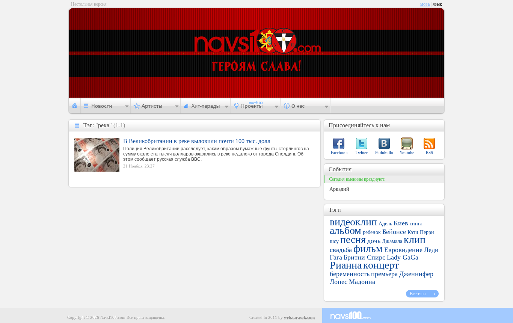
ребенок (372, 232)
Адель (385, 223)
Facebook (339, 152)
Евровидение (403, 250)
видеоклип (353, 222)
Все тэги (417, 293)
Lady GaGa (402, 257)
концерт (381, 265)
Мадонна (362, 281)
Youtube (407, 152)
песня (353, 239)
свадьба (341, 250)
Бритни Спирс (364, 257)
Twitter (362, 152)
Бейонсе (394, 231)
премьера (384, 274)
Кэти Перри (420, 232)
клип (414, 239)
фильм (368, 248)
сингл (416, 223)
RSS (429, 152)
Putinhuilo (384, 152)
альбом (345, 230)
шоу (334, 241)
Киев (401, 223)
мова (425, 4)
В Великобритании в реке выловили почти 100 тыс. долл (196, 141)
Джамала (392, 241)
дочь (373, 241)
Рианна (346, 265)
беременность (350, 274)
